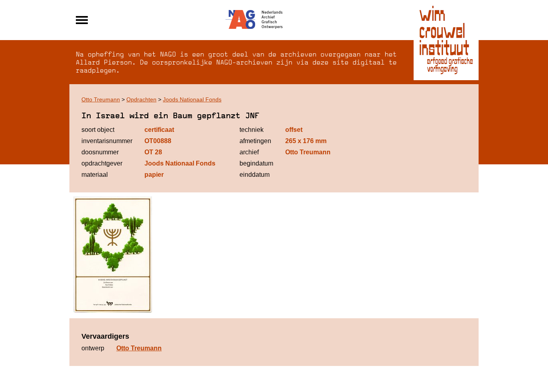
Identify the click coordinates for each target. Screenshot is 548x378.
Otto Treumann (100, 99)
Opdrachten (141, 99)
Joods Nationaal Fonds (192, 99)
